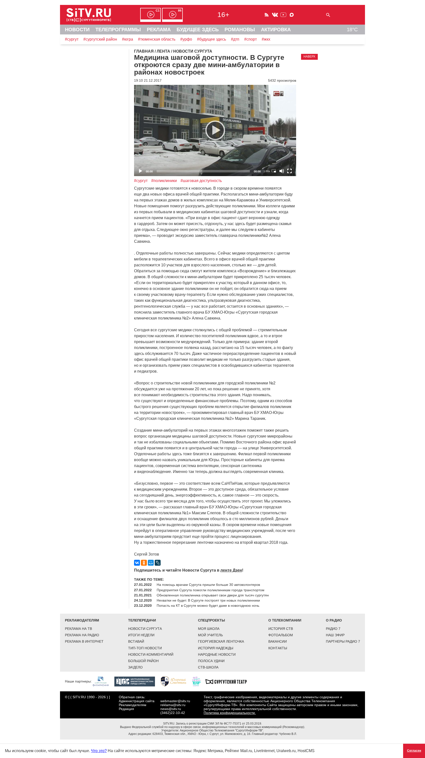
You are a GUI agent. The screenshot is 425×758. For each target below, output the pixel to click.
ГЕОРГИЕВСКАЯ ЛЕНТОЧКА (221, 641)
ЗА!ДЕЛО (135, 667)
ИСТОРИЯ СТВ (280, 629)
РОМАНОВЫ (240, 29)
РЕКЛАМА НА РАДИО (82, 635)
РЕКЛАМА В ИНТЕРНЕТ (84, 641)
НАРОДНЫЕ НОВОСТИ (217, 654)
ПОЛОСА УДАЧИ (211, 661)
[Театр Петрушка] (198, 681)
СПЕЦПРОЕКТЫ (211, 620)
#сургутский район (100, 39)
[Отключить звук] (281, 171)
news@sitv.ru (170, 709)
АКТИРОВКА (276, 29)
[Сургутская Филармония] (103, 681)
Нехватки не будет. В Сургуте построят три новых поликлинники (208, 600)
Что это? (99, 751)
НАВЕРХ (309, 56)
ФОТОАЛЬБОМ (280, 635)
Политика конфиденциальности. (230, 713)
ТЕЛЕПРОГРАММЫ (118, 29)
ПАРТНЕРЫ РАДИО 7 (343, 641)
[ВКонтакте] (137, 563)
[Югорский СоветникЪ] (176, 681)
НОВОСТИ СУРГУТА (145, 629)
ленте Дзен (231, 570)
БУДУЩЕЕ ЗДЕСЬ (198, 29)
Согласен (414, 750)
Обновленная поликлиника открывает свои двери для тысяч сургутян (213, 595)
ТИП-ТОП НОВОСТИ (145, 648)
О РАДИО (334, 620)
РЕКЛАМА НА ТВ (78, 629)
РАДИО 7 (333, 629)
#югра (127, 39)
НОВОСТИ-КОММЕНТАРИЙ (150, 654)
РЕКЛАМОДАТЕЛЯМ (82, 620)
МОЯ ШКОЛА (208, 629)
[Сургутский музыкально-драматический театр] (228, 681)
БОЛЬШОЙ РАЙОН (143, 661)
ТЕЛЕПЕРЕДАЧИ (142, 620)
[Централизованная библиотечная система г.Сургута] (137, 681)
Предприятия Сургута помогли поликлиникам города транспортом (210, 590)
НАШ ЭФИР (335, 635)
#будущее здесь (211, 39)
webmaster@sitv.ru (175, 701)
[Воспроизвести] (215, 130)
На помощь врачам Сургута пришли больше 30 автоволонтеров (208, 585)
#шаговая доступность (201, 181)
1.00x (266, 171)
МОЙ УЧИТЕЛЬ (210, 635)
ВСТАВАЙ (136, 641)
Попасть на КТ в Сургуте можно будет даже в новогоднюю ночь (208, 605)
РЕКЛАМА (159, 29)
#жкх (266, 39)
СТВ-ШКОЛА (208, 667)
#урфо (186, 39)
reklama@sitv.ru (172, 705)
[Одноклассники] (144, 563)
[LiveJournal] (158, 563)
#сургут (71, 39)
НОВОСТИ (77, 29)
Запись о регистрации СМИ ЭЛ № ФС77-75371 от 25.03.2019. (219, 723)
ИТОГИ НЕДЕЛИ (141, 635)
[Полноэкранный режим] (289, 171)
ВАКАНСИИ (277, 641)
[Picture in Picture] (274, 171)
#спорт (250, 39)
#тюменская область (156, 39)
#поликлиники (164, 181)
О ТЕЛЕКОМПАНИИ (284, 620)
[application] (215, 130)
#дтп (235, 39)
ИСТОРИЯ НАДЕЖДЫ (215, 648)
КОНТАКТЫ (277, 648)
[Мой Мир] (151, 563)
